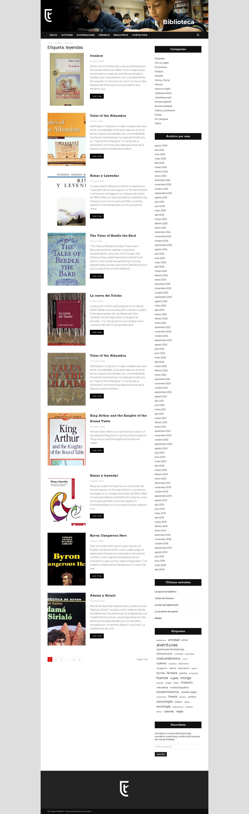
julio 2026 (159, 150)
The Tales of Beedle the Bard (113, 236)
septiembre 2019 (163, 496)
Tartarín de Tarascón (164, 598)
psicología (164, 701)
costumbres (189, 654)
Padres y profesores (165, 110)
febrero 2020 (161, 474)
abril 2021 (159, 413)
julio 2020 (159, 452)
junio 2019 (160, 509)
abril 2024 (159, 266)
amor (185, 640)
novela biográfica (179, 687)
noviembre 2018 (163, 539)
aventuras (167, 644)
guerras (183, 673)
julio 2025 (159, 202)
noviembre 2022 (163, 331)
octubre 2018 (161, 543)
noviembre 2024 (163, 236)
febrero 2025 (161, 223)
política (192, 696)
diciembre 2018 (162, 535)
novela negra (189, 692)
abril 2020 (160, 465)
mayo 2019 (160, 513)
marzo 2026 (161, 167)
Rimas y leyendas (104, 476)
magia (168, 683)
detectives (184, 664)
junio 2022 (160, 353)
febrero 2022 (161, 370)
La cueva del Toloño (106, 296)
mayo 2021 (160, 409)
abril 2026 (159, 163)
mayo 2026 (160, 158)
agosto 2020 (161, 448)
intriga (185, 677)
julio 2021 (159, 401)
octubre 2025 (161, 189)
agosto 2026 (161, 145)
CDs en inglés (162, 63)
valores (169, 711)
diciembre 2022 (162, 327)
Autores (67, 35)
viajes (179, 711)
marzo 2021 (160, 418)
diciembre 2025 (162, 180)
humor (162, 677)
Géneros (104, 35)
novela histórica (167, 691)
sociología (163, 706)
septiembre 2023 (163, 297)
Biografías (160, 58)
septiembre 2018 (163, 548)
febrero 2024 (161, 275)
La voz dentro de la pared (166, 611)
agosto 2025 (161, 197)
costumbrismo (168, 658)
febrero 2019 (161, 526)
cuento (161, 663)
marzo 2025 (161, 219)
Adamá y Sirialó (103, 596)
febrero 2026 (161, 171)
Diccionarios (161, 67)
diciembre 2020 (163, 431)
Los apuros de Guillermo (166, 592)
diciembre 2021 (162, 379)
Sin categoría (161, 119)
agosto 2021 (161, 396)
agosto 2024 (161, 249)
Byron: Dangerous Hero (108, 536)
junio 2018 (160, 561)
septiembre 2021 (163, 392)
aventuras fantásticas (170, 649)
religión (187, 702)
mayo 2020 (160, 461)
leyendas (159, 683)
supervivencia (177, 707)
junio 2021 (160, 405)
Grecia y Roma (162, 80)
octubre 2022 (161, 336)
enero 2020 (160, 478)
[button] (198, 35)
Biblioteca (121, 35)
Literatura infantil (163, 93)
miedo (176, 683)
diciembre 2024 (162, 232)
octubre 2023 (161, 292)
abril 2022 (159, 362)
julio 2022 (159, 349)
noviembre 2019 (163, 487)
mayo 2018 (160, 565)
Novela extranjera (163, 106)
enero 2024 (160, 279)
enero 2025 (160, 227)
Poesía (158, 114)
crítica (184, 659)
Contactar (139, 35)
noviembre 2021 (163, 383)
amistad (174, 639)
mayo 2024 (160, 262)
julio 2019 (159, 504)
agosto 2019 (161, 500)
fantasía (172, 672)
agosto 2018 (161, 552)
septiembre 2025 (163, 193)
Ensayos (159, 71)
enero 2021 (160, 426)
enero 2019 (160, 530)
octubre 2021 (161, 388)
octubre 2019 (161, 491)
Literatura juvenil (163, 97)
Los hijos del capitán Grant (166, 605)
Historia (158, 84)
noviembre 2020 (163, 435)
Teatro (158, 123)
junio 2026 (160, 154)
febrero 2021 (161, 422)
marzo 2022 (161, 366)
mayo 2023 (160, 305)
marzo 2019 (161, 522)
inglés (174, 678)
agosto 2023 (161, 301)
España (194, 668)
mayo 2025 (160, 210)
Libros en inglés (162, 89)
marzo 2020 (161, 470)
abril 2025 (159, 215)
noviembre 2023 (163, 288)
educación (183, 668)
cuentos (172, 663)
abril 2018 (159, 569)
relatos (178, 702)
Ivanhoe (96, 56)
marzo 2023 (161, 314)
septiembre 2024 (163, 245)
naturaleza (162, 687)
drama (172, 668)
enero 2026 (160, 176)
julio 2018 (159, 556)
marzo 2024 (161, 271)
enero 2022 (160, 375)
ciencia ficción (164, 653)
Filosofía (159, 76)
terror (159, 711)
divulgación (161, 668)
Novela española (163, 101)
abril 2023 (159, 310)
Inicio (53, 35)
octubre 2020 (161, 439)
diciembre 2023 (162, 284)
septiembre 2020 (163, 444)
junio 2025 (160, 206)
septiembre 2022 (163, 340)
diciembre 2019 (162, 483)
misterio (187, 682)
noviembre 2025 (163, 184)
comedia (178, 654)
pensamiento (161, 697)
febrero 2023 (161, 318)
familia (160, 673)
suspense (189, 707)
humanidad (193, 673)
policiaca (182, 697)
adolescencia (161, 640)
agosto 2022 (161, 344)
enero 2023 (160, 323)
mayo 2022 (160, 357)
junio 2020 (160, 457)
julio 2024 (159, 253)
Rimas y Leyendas (104, 176)
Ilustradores (86, 35)
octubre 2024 (161, 240)
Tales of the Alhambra (108, 116)
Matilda (158, 618)
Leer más (97, 96)
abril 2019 (159, 517)
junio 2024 (160, 258)
